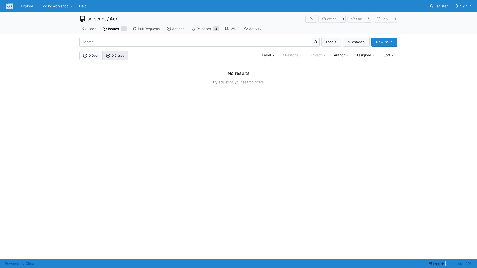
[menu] (389, 55)
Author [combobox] (339, 55)
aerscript (96, 18)
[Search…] (316, 42)
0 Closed (118, 55)
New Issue (384, 42)
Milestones (356, 42)
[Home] (9, 6)
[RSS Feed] (311, 19)
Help (83, 6)
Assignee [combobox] (364, 55)
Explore (27, 6)
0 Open (94, 55)
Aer (113, 18)
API (468, 263)
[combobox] (268, 55)
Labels (331, 42)
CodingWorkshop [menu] (55, 6)
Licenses (455, 263)
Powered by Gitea (19, 263)
